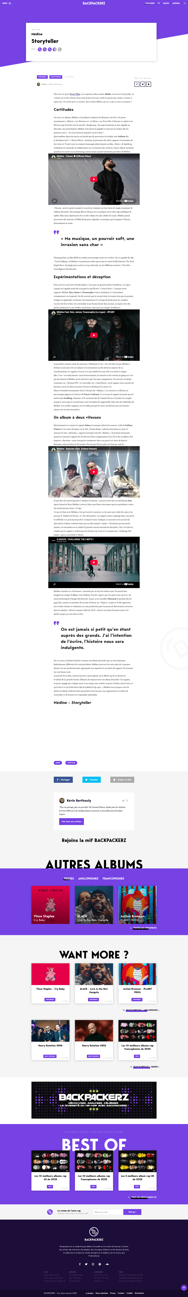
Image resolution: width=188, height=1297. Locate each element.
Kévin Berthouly (52, 84)
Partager (65, 779)
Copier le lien (125, 779)
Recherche (184, 3)
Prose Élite (75, 94)
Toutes (69, 878)
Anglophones (88, 878)
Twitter (143, 84)
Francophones (113, 878)
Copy (148, 84)
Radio (166, 3)
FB (137, 84)
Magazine (149, 3)
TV (159, 3)
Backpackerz (94, 3)
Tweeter (94, 779)
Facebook (127, 800)
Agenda (176, 3)
